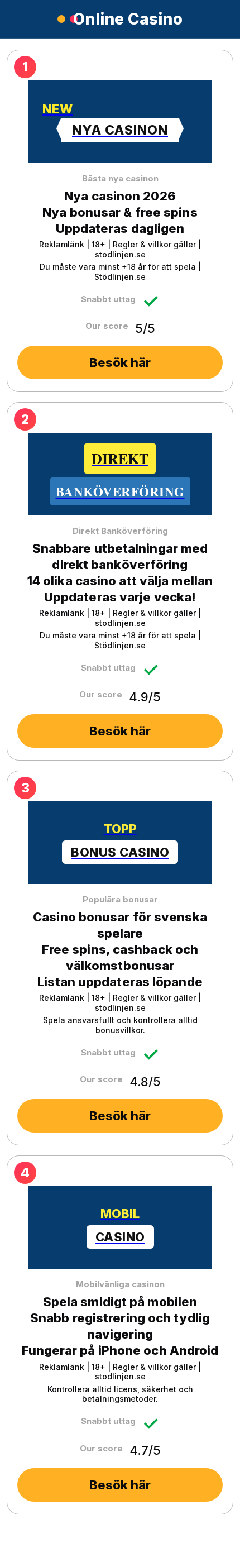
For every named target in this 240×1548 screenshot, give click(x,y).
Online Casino (128, 19)
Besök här (120, 362)
